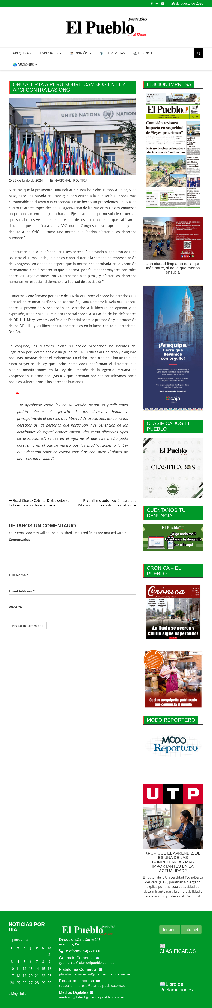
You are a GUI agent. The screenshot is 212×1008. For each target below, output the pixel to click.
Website (15, 607)
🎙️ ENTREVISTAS (112, 53)
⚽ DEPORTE (143, 53)
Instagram (157, 3)
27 (31, 982)
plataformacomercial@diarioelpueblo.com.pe (94, 974)
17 (12, 975)
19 (24, 975)
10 (12, 968)
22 (43, 975)
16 (49, 968)
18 (18, 975)
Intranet (170, 929)
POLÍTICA (80, 180)
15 (43, 968)
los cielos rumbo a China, (108, 190)
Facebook (152, 3)
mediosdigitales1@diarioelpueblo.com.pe (91, 997)
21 (37, 975)
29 (43, 982)
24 (12, 982)
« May (13, 993)
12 (24, 968)
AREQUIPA (21, 53)
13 (31, 968)
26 (24, 982)
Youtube (162, 3)
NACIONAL (62, 180)
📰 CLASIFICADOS (177, 948)
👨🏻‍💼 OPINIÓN (79, 53)
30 (49, 982)
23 (49, 975)
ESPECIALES (49, 53)
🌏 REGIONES (23, 64)
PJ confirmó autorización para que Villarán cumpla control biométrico (107, 503)
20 (31, 975)
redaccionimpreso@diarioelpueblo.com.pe (92, 985)
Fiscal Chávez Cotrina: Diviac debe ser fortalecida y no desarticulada (40, 503)
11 (18, 968)
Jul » (23, 993)
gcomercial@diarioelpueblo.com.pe (86, 962)
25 (18, 982)
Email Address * (22, 591)
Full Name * (18, 575)
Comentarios (19, 539)
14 (37, 968)
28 (37, 982)
